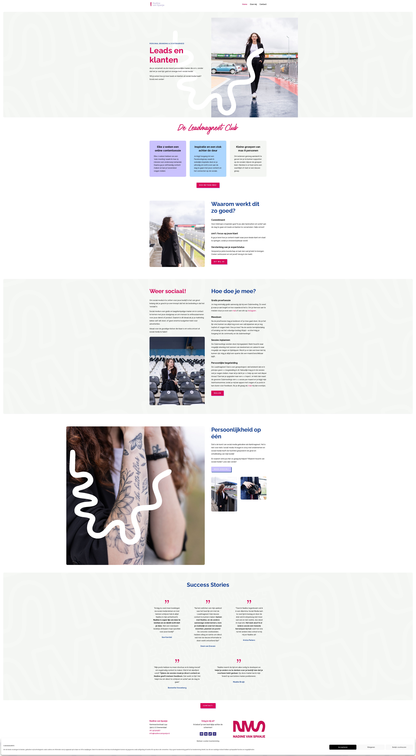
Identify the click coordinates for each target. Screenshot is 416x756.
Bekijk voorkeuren (399, 747)
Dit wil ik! (219, 262)
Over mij (253, 4)
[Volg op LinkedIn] (206, 734)
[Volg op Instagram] (201, 734)
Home (244, 4)
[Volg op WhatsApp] (214, 734)
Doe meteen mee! (208, 185)
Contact (263, 4)
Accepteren (343, 747)
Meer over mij (221, 469)
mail (234, 311)
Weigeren (371, 747)
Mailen (217, 393)
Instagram (252, 311)
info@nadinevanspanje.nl (160, 733)
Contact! (208, 705)
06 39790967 (155, 730)
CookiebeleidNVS (8, 745)
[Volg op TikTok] (210, 734)
